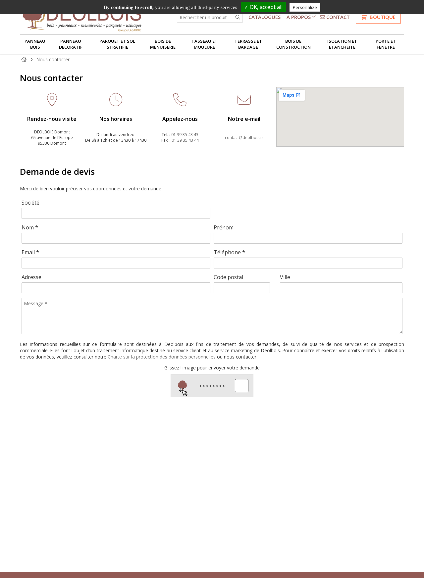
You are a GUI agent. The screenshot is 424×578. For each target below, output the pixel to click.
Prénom (224, 227)
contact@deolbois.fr (244, 137)
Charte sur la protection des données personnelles (162, 357)
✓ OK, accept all (263, 7)
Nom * (30, 227)
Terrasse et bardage (248, 44)
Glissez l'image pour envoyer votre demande (212, 367)
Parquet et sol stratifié (117, 44)
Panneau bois (35, 44)
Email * (30, 252)
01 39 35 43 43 (184, 134)
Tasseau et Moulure (204, 44)
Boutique (382, 17)
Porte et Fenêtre (386, 44)
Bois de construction (293, 44)
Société (30, 202)
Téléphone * (229, 252)
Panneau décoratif (70, 44)
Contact (337, 17)
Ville (285, 277)
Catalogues (264, 17)
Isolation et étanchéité (342, 44)
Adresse (31, 277)
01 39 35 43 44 (185, 140)
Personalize (305, 7)
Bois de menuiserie (163, 44)
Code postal (228, 277)
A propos (299, 17)
